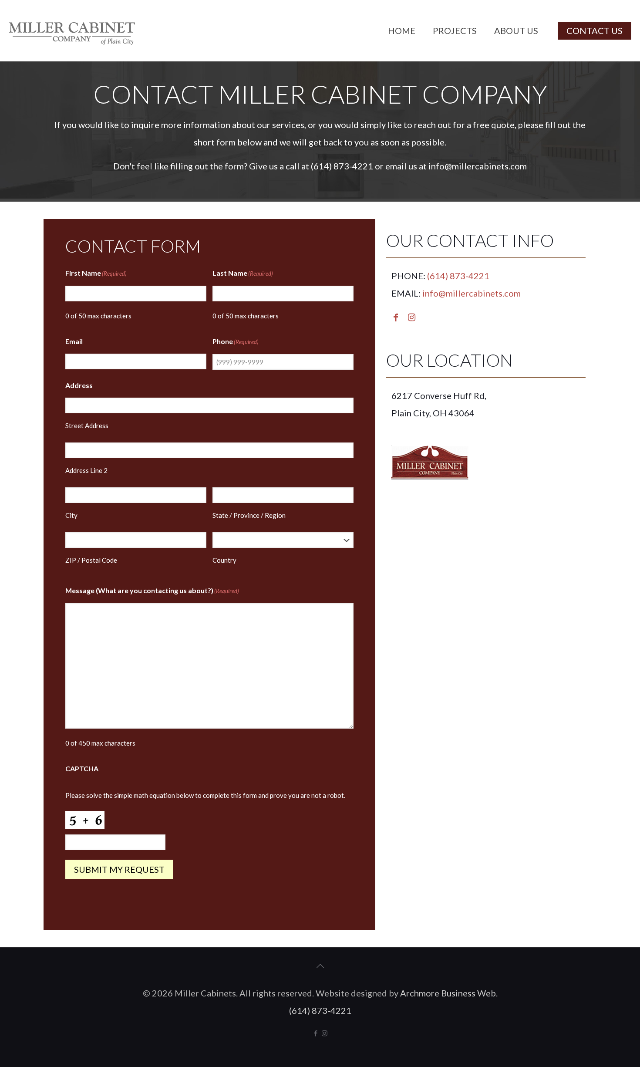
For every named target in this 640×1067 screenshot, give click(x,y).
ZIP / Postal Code (91, 560)
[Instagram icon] (324, 1033)
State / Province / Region (249, 515)
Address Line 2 (86, 470)
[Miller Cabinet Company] (72, 30)
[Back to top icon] (320, 965)
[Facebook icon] (315, 1033)
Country (224, 560)
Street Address (86, 425)
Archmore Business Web (448, 993)
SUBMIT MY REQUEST (119, 869)
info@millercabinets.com (477, 166)
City (71, 515)
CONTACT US (594, 30)
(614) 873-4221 (342, 166)
